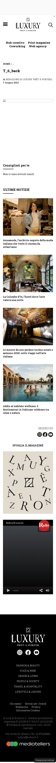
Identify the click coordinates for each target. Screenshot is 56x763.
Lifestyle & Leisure (28, 691)
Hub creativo (15, 42)
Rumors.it (20, 718)
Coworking (17, 46)
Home (6, 63)
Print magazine (39, 42)
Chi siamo (15, 703)
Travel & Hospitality (28, 686)
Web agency (38, 46)
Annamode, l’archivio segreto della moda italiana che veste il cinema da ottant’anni (28, 243)
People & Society (28, 681)
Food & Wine (28, 670)
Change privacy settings (44, 760)
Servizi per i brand (35, 703)
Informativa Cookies (28, 710)
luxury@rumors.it (28, 737)
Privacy (36, 706)
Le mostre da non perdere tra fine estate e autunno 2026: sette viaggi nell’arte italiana (28, 353)
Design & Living (28, 675)
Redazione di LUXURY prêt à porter (28, 79)
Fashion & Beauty (28, 665)
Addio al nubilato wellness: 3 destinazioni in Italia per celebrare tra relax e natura (26, 409)
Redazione (22, 706)
